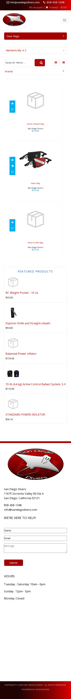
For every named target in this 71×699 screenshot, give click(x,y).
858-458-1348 (55, 2)
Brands (9, 71)
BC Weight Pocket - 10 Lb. (22, 293)
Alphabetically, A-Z (16, 50)
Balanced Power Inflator (21, 354)
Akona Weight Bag (35, 124)
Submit (13, 562)
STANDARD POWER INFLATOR (25, 414)
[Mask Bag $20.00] (35, 170)
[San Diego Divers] (14, 20)
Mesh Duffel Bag (35, 242)
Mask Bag (35, 183)
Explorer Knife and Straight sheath (28, 323)
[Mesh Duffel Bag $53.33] (35, 229)
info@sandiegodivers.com (24, 2)
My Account (35, 7)
